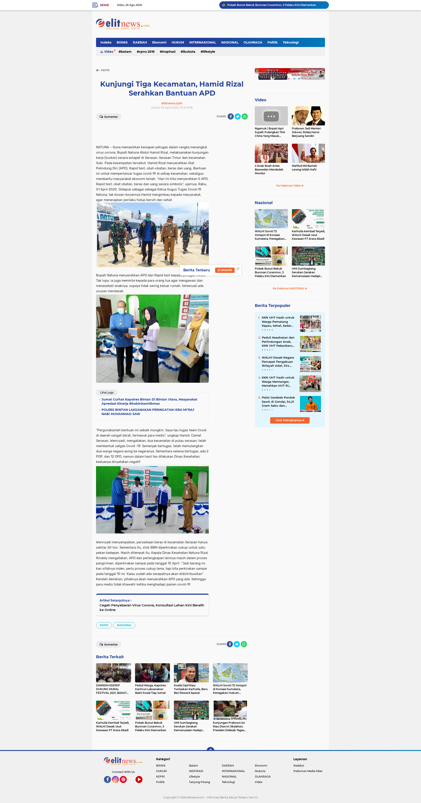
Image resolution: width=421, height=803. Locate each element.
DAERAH (140, 42)
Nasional (264, 202)
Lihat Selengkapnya (289, 420)
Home (104, 5)
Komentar (111, 116)
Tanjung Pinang (199, 782)
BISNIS (122, 42)
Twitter (133, 778)
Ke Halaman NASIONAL (289, 288)
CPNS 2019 (147, 52)
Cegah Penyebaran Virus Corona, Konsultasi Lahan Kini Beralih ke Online (152, 607)
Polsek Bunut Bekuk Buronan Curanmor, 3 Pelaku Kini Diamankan (270, 272)
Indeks (105, 42)
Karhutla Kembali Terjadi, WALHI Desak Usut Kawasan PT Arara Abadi (308, 235)
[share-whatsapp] (245, 116)
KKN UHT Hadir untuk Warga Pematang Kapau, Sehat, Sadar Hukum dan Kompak (278, 322)
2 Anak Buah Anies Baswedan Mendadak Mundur (269, 169)
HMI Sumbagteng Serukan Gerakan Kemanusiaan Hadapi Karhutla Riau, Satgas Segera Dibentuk (276, 5)
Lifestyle (209, 52)
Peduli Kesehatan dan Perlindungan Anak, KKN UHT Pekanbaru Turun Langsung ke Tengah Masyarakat (278, 342)
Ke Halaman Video (288, 185)
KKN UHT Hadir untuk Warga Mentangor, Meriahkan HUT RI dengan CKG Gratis (278, 382)
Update (226, 270)
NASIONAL (229, 42)
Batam (126, 52)
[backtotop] (210, 751)
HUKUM (178, 42)
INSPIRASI (168, 52)
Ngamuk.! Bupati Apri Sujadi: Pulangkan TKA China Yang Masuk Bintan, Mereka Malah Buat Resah (270, 132)
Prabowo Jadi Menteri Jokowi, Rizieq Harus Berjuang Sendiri (306, 132)
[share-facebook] (231, 116)
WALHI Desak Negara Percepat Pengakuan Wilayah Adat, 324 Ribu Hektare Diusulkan (278, 362)
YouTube (142, 785)
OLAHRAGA (253, 42)
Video (108, 52)
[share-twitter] (238, 116)
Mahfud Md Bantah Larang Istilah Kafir (304, 167)
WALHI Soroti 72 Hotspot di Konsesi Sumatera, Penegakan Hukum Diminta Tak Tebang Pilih (269, 235)
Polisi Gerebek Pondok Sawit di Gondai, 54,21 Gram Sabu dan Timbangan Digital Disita (278, 402)
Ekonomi (159, 42)
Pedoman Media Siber (308, 771)
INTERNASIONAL (202, 42)
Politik (273, 42)
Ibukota (189, 52)
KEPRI (104, 625)
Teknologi (291, 42)
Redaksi (298, 765)
